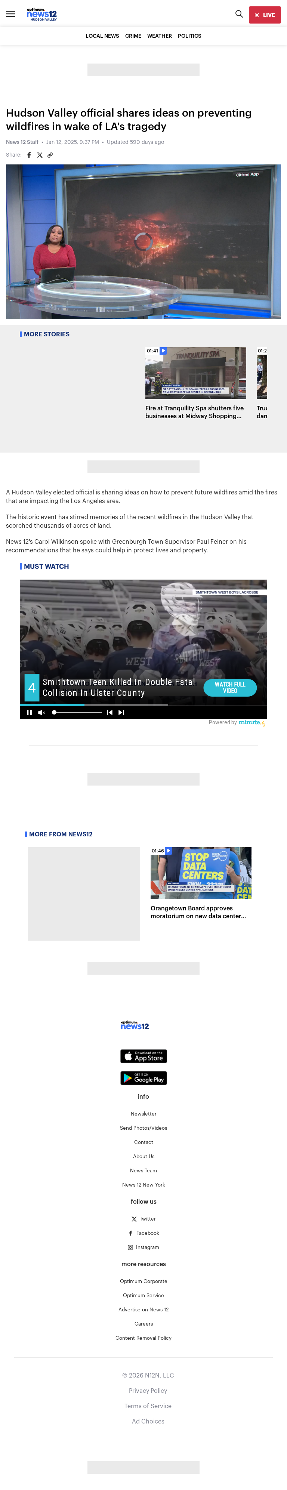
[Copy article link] (50, 155)
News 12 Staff (22, 142)
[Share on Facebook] (29, 155)
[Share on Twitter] (40, 155)
